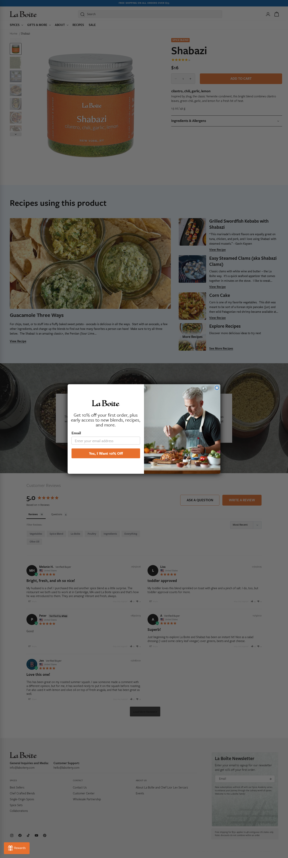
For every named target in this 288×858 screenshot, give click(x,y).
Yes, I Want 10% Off (106, 453)
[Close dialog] (217, 388)
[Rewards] (17, 848)
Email (76, 432)
